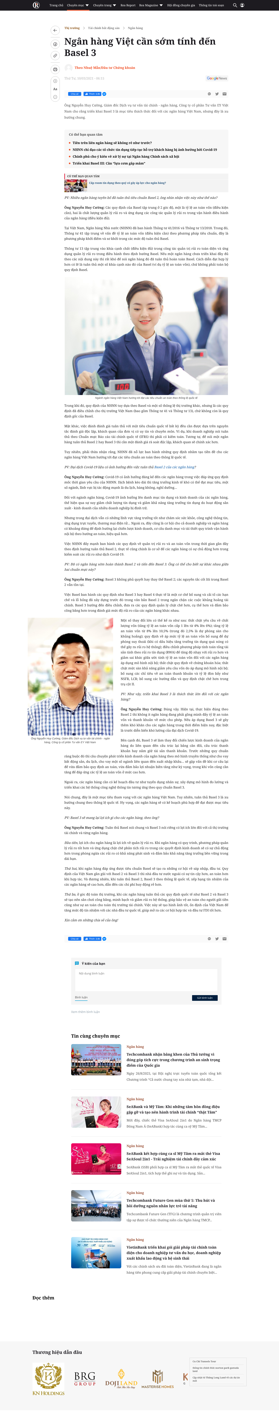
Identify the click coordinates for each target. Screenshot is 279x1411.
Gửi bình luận (205, 997)
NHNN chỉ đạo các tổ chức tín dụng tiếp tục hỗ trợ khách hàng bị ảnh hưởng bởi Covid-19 (145, 149)
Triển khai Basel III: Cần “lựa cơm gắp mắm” (109, 163)
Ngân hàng (135, 28)
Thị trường (72, 28)
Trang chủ (56, 5)
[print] (55, 69)
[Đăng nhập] (242, 7)
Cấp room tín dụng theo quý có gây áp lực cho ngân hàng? (127, 183)
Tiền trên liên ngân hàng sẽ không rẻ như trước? (112, 143)
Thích (94, 94)
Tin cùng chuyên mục (95, 1036)
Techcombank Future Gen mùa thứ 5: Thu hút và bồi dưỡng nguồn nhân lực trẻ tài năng (171, 1203)
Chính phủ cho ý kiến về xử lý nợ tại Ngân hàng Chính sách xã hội (126, 156)
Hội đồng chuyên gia (181, 5)
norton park (222, 1367)
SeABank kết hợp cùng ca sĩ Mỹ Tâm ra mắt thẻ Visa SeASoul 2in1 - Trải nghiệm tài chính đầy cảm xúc (173, 1156)
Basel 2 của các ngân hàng (174, 467)
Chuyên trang (102, 5)
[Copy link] (55, 55)
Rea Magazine (148, 5)
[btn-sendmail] (224, 94)
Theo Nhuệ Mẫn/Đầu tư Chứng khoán (105, 67)
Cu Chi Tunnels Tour (204, 1361)
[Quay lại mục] (55, 30)
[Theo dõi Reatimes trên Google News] (217, 79)
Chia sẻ (75, 94)
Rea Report (128, 5)
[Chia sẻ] (55, 44)
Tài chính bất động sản (104, 28)
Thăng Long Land (216, 1377)
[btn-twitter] (217, 94)
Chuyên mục (75, 5)
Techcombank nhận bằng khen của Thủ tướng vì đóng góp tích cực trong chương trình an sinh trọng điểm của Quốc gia (173, 1060)
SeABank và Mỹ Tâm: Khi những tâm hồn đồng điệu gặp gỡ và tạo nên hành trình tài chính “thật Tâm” (173, 1109)
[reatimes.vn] (36, 5)
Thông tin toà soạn (211, 5)
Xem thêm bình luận (85, 1012)
